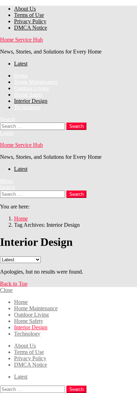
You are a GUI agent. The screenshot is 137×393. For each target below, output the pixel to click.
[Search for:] (33, 126)
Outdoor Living (31, 88)
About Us (25, 9)
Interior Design (30, 101)
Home (21, 76)
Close (6, 290)
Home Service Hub (21, 40)
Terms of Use (29, 15)
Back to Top (13, 284)
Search (76, 126)
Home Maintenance (36, 82)
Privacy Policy (30, 21)
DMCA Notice (30, 28)
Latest (20, 64)
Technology (27, 107)
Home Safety (28, 95)
